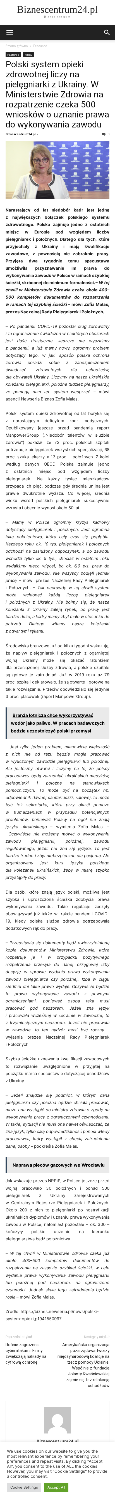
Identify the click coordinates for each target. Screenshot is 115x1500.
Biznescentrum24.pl (20, 134)
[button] (9, 32)
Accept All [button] (56, 1487)
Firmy (28, 54)
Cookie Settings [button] (24, 1487)
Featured (40, 45)
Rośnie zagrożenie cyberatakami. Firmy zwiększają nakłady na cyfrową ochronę (26, 1353)
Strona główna (17, 45)
